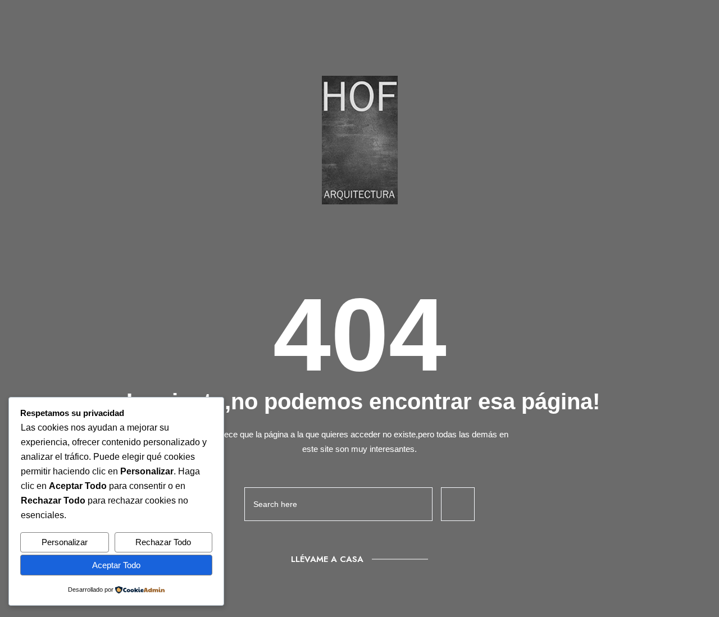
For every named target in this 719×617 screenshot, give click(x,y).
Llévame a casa (327, 559)
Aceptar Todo (116, 565)
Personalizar (65, 542)
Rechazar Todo (163, 542)
